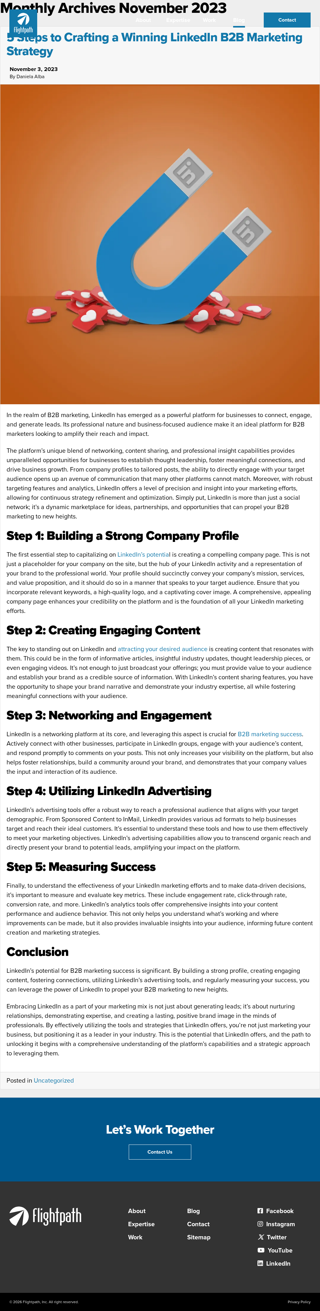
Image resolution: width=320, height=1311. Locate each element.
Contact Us (160, 1152)
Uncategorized (54, 1080)
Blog (239, 20)
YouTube (279, 1250)
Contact (287, 20)
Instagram (280, 1224)
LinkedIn (278, 1264)
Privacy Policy (299, 1302)
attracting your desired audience (163, 649)
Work (209, 20)
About (143, 20)
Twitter (276, 1237)
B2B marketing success (270, 734)
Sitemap (199, 1237)
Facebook (279, 1211)
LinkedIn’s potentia (143, 555)
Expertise (178, 20)
